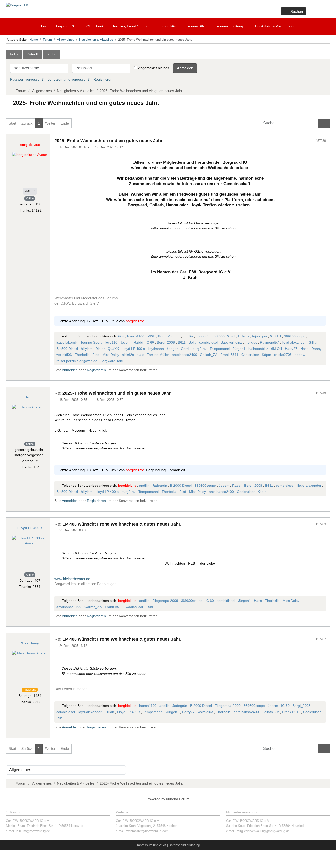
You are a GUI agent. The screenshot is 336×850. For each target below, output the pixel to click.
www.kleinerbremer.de (72, 579)
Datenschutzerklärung (184, 845)
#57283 (321, 524)
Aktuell (32, 54)
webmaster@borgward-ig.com (147, 831)
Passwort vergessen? (27, 79)
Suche (51, 54)
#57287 (321, 639)
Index (14, 54)
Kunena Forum (177, 799)
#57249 (321, 393)
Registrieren (102, 79)
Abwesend (30, 689)
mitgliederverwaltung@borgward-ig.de (263, 831)
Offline (30, 198)
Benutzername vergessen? (68, 79)
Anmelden (185, 68)
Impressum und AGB (151, 845)
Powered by (156, 799)
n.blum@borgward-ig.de (33, 831)
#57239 (321, 141)
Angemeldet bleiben (153, 68)
